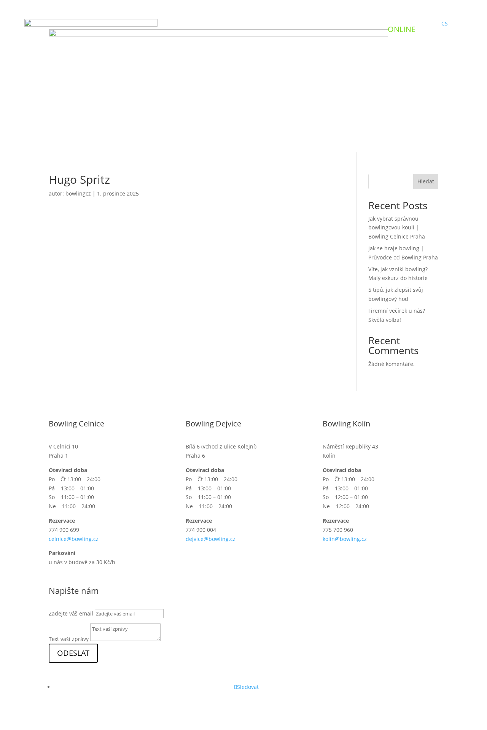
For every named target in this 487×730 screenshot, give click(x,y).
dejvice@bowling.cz (211, 538)
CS (444, 23)
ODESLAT (73, 653)
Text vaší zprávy (69, 639)
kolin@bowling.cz (345, 538)
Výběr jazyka (157, 117)
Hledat (425, 181)
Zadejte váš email (71, 613)
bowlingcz (78, 193)
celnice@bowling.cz (74, 538)
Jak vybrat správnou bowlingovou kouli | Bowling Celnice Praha (396, 227)
